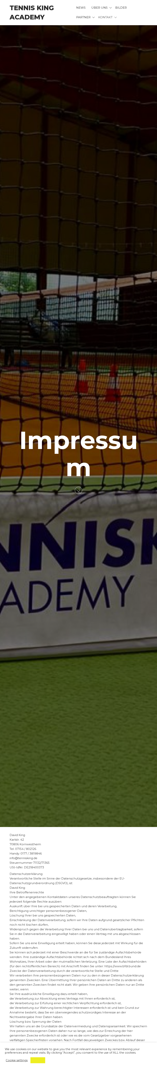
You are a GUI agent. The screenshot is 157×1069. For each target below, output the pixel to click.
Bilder (121, 7)
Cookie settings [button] (17, 1060)
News (81, 7)
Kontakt (105, 17)
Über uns (99, 7)
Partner (83, 17)
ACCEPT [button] (38, 1060)
